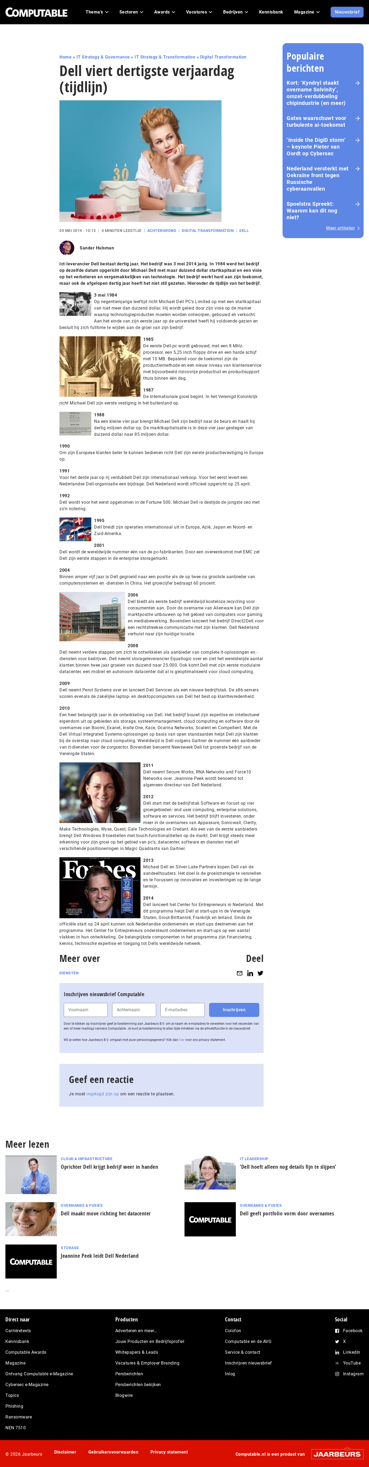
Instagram (353, 1373)
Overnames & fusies (82, 1205)
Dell (244, 230)
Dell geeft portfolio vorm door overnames (287, 1213)
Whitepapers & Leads (136, 1352)
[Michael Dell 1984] (75, 303)
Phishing (14, 1406)
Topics (12, 1395)
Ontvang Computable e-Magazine (39, 1373)
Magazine (15, 1363)
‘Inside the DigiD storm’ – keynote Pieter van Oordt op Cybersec (316, 147)
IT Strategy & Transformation (165, 57)
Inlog (230, 1373)
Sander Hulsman (97, 248)
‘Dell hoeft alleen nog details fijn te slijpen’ (288, 1166)
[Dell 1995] (75, 529)
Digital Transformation (223, 57)
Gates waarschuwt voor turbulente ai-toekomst (316, 121)
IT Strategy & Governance (103, 57)
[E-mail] (239, 973)
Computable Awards (25, 1352)
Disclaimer (65, 1452)
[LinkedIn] (250, 973)
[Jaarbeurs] (335, 1454)
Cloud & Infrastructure (86, 1159)
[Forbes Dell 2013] (99, 887)
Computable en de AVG (248, 1341)
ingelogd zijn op (102, 1093)
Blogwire (124, 1395)
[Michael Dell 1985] (99, 366)
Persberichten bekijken (138, 1384)
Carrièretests (18, 1330)
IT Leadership (254, 1159)
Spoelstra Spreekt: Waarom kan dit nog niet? (312, 211)
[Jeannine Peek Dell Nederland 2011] (99, 792)
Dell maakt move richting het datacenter (106, 1213)
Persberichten (129, 1373)
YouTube (352, 1363)
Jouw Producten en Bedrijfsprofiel (150, 1341)
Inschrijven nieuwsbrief (248, 1363)
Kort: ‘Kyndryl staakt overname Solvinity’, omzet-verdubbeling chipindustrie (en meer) (316, 93)
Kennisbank (17, 1341)
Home (65, 57)
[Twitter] (260, 973)
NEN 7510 (15, 1427)
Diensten (69, 973)
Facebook (353, 1330)
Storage (70, 1248)
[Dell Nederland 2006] (92, 616)
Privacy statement (169, 1452)
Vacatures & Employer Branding (147, 1363)
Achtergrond (161, 230)
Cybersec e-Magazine (27, 1384)
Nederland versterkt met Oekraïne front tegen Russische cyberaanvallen (318, 178)
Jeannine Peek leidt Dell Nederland (100, 1255)
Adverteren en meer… (136, 1330)
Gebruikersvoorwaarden (113, 1452)
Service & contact (242, 1352)
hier (182, 1040)
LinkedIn (351, 1352)
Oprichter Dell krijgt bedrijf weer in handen (109, 1166)
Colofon (233, 1330)
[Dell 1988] (75, 423)
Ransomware (18, 1417)
